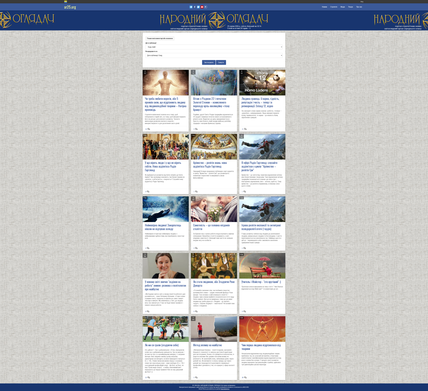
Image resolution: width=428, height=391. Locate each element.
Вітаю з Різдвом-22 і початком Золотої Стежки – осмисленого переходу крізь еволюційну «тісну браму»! (211, 104)
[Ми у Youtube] (202, 7)
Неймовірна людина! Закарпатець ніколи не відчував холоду (163, 227)
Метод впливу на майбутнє (207, 345)
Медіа (343, 7)
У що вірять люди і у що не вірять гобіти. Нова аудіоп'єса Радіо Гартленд (163, 166)
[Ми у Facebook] (194, 7)
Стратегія (333, 7)
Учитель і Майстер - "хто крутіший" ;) (261, 281)
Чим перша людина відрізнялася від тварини (261, 347)
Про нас (359, 7)
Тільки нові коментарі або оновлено (160, 38)
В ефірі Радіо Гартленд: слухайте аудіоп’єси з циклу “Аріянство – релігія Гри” (259, 166)
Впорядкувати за (151, 51)
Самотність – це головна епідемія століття (211, 227)
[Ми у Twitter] (198, 7)
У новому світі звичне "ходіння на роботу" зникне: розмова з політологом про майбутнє (165, 285)
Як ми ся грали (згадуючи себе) (162, 345)
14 (146, 129)
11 (242, 129)
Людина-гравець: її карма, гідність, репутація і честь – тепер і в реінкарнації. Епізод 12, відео (260, 102)
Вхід (362, 1)
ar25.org (70, 7)
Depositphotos (225, 389)
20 (146, 377)
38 (242, 377)
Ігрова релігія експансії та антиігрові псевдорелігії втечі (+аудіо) (261, 227)
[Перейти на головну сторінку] (214, 20)
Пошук (350, 7)
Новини (324, 7)
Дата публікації (150, 43)
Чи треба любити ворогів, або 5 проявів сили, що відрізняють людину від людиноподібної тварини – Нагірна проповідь (165, 104)
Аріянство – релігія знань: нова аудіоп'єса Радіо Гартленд (210, 164)
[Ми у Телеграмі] (191, 7)
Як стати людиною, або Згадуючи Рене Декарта (214, 283)
